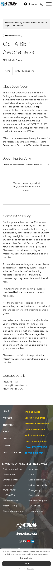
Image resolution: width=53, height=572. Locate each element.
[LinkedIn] (32, 541)
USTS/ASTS (9, 495)
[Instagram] (20, 541)
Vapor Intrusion (10, 500)
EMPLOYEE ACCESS (12, 452)
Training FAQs (32, 411)
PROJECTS (7, 418)
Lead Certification (35, 429)
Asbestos (33, 469)
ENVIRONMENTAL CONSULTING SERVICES (24, 464)
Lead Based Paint (37, 479)
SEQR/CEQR (9, 490)
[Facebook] (24, 541)
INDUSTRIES (8, 425)
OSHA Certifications (36, 441)
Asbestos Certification (37, 423)
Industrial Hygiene (37, 500)
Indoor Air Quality (37, 485)
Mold (31, 474)
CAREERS (7, 438)
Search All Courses (35, 417)
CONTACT (7, 445)
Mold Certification (35, 435)
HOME (6, 411)
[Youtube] (28, 541)
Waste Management (13, 511)
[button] (42, 4)
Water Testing (10, 505)
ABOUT (6, 432)
